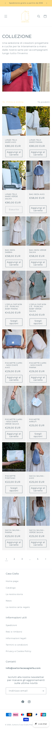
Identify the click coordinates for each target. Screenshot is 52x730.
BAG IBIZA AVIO (36, 194)
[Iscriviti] (43, 691)
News (9, 600)
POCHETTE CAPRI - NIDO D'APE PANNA (37, 365)
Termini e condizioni (17, 644)
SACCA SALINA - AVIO (37, 477)
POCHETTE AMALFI (34, 420)
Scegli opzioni (14, 322)
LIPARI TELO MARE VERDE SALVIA (11, 196)
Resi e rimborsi (14, 631)
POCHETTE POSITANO (10, 477)
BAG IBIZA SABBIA (10, 251)
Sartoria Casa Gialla (20, 725)
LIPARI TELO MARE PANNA (35, 141)
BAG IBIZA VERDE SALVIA (37, 251)
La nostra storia (14, 594)
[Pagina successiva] (45, 559)
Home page (12, 581)
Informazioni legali (16, 638)
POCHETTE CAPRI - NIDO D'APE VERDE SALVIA (13, 421)
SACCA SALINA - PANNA (13, 531)
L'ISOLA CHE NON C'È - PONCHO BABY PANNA (13, 306)
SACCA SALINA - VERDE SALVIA (37, 531)
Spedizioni (11, 625)
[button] (6, 16)
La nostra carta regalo (18, 607)
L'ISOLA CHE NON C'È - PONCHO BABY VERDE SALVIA (37, 307)
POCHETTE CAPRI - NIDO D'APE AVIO (13, 365)
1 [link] (6, 559)
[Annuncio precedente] (5, 3)
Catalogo (11, 587)
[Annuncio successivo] (46, 3)
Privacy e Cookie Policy (18, 651)
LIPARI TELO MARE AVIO (11, 141)
